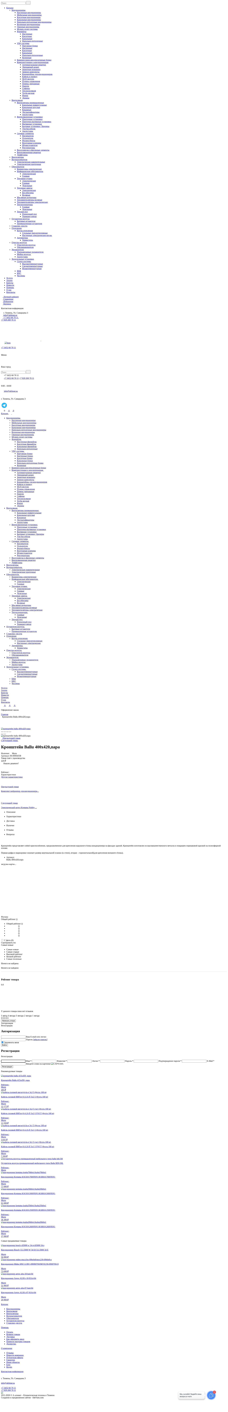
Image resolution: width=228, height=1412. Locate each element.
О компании (6, 1348)
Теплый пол (22, 212)
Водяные (26, 195)
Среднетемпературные (32, 266)
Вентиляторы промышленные (30, 103)
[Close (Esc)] (2, 731)
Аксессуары (27, 114)
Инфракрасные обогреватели (30, 171)
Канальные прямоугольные (34, 105)
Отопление (17, 228)
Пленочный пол (29, 214)
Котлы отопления (25, 231)
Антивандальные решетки (34, 65)
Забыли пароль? (40, 1039)
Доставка (10, 1337)
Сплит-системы (24, 261)
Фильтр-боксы (28, 140)
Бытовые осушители (26, 221)
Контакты (10, 292)
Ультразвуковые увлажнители (30, 252)
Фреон (25, 95)
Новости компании (15, 1355)
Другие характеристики (12, 777)
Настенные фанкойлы (27, 442)
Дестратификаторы (30, 112)
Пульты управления (31, 81)
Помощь (10, 287)
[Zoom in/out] (10, 731)
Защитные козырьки (31, 69)
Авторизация (7, 1023)
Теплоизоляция (29, 91)
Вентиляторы (18, 157)
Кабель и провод (29, 76)
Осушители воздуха (21, 219)
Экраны (25, 98)
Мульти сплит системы (27, 29)
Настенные (27, 34)
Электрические (29, 174)
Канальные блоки (25, 461)
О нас (8, 290)
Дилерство (11, 1344)
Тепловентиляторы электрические (32, 202)
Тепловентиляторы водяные (29, 200)
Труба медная (28, 93)
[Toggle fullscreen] (7, 731)
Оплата (9, 1332)
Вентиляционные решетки (29, 152)
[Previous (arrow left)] (2, 734)
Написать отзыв (8, 1021)
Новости (10, 285)
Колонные (26, 57)
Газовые (26, 176)
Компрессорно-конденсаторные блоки (34, 60)
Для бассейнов (28, 129)
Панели (25, 86)
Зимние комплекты (30, 72)
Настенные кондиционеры (29, 12)
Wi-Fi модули (28, 79)
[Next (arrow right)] (5, 734)
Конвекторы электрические (29, 169)
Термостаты (27, 240)
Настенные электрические (29, 643)
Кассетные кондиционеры (29, 17)
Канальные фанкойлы (27, 446)
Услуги (9, 278)
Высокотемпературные (32, 264)
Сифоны (26, 88)
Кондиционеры (18, 10)
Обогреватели (18, 167)
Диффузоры (22, 155)
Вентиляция (17, 100)
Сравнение (8, 299)
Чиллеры (21, 276)
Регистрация (6, 1025)
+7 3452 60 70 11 (11, 317)
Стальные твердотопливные (35, 233)
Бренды (9, 283)
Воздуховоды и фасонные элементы (33, 150)
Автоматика (22, 238)
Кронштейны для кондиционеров (37, 74)
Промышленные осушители (29, 223)
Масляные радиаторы (26, 197)
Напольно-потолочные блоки (30, 463)
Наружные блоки (30, 46)
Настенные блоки (25, 456)
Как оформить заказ (15, 1339)
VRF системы (23, 43)
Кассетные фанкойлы (26, 444)
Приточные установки (32, 119)
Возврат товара (13, 1334)
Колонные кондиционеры (28, 24)
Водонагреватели (19, 159)
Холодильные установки (23, 259)
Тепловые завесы (24, 188)
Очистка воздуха (19, 242)
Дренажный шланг (30, 67)
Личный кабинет (11, 297)
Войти (4, 1045)
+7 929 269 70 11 (8, 320)
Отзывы (10, 1353)
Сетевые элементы (25, 133)
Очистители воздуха (26, 245)
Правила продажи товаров (18, 1341)
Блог (8, 1365)
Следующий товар (9, 740)
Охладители (27, 138)
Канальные (27, 39)
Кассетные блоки (24, 458)
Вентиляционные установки (30, 117)
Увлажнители (18, 249)
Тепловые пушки (24, 178)
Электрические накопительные (31, 162)
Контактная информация (12, 1371)
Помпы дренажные (30, 84)
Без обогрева (28, 193)
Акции (9, 280)
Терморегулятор (29, 216)
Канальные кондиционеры (29, 20)
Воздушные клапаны (31, 143)
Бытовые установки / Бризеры (35, 126)
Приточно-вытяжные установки (36, 121)
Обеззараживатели (25, 247)
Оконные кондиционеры (28, 27)
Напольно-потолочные (32, 41)
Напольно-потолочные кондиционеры (34, 22)
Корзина (7, 304)
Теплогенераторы (25, 204)
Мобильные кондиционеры (29, 15)
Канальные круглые (31, 107)
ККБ (19, 271)
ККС (19, 273)
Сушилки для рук (19, 226)
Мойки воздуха (24, 254)
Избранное (8, 301)
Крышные (26, 110)
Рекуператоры (28, 148)
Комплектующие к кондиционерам (32, 62)
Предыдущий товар (11, 738)
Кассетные (27, 36)
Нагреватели (28, 136)
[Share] (5, 731)
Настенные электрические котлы (37, 235)
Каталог (10, 8)
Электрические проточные (29, 164)
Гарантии (10, 1360)
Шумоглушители (29, 145)
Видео (9, 1367)
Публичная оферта (14, 1357)
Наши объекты (13, 1362)
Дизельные (27, 185)
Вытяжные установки (32, 124)
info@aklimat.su (10, 315)
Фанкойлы (21, 31)
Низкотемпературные (32, 268)
